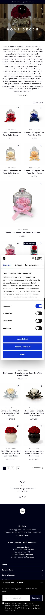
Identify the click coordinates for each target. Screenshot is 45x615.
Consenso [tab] (7, 265)
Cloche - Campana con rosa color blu (34, 134)
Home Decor (36, 18)
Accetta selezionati (22, 347)
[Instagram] (26, 519)
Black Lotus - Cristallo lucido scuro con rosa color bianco (34, 413)
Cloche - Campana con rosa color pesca (34, 172)
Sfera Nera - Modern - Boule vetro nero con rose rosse (34, 453)
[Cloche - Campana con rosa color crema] (11, 154)
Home (7, 18)
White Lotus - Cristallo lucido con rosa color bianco (11, 413)
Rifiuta (22, 355)
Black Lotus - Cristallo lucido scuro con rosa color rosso (22, 374)
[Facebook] (18, 519)
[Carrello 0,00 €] (42, 9)
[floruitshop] (22, 9)
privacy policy (17, 603)
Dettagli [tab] (18, 265)
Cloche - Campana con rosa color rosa (22, 233)
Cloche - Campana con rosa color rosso (11, 134)
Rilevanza (38, 102)
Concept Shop (15, 18)
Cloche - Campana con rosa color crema (11, 172)
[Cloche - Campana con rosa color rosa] (22, 204)
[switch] (38, 313)
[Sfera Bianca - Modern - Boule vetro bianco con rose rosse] (11, 435)
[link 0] (32, 258)
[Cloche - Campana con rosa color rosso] (11, 116)
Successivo (38, 467)
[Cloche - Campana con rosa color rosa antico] (11, 252)
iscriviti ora (22, 535)
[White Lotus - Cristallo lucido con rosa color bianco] (11, 394)
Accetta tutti (22, 339)
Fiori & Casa (26, 18)
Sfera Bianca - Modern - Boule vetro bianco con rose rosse (10, 453)
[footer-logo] (22, 511)
